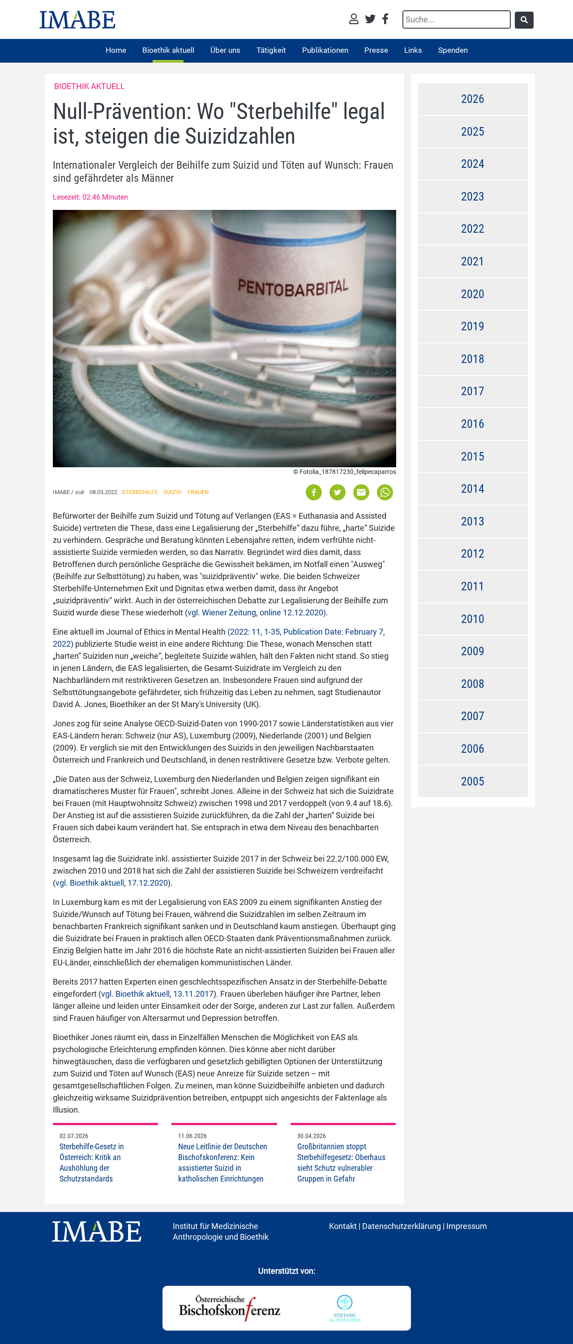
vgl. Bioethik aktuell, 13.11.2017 (157, 993)
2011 (472, 586)
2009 (472, 651)
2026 (472, 99)
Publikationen (325, 50)
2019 (472, 326)
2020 (472, 294)
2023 (472, 196)
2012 (472, 553)
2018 (472, 359)
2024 (472, 164)
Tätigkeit (271, 50)
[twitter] (372, 20)
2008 (472, 684)
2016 (472, 424)
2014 (472, 488)
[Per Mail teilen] (361, 491)
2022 (472, 228)
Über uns (225, 50)
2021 (472, 261)
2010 (472, 619)
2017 (472, 391)
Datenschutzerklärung (401, 1226)
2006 (472, 748)
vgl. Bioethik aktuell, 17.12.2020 (112, 882)
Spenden (453, 50)
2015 (472, 456)
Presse (376, 50)
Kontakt (343, 1226)
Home (116, 50)
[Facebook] (385, 20)
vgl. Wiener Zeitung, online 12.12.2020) (257, 612)
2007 (472, 716)
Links (413, 50)
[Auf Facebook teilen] (314, 491)
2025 (472, 131)
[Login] (356, 20)
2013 (472, 521)
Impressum (466, 1226)
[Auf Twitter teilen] (337, 491)
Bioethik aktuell (168, 50)
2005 (472, 781)
